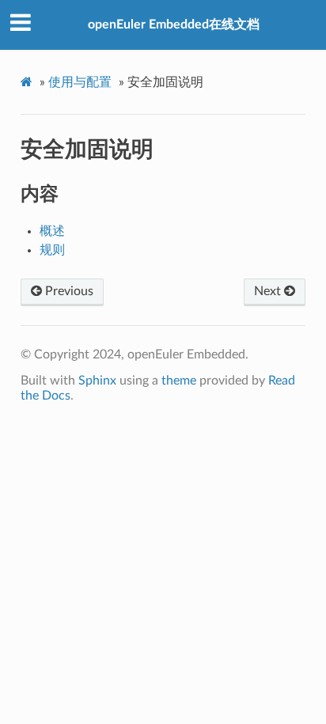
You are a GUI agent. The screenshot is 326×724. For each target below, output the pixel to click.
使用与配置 (80, 82)
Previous (67, 291)
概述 (52, 231)
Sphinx (97, 380)
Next (269, 291)
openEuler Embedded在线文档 (174, 24)
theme (178, 380)
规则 (52, 250)
